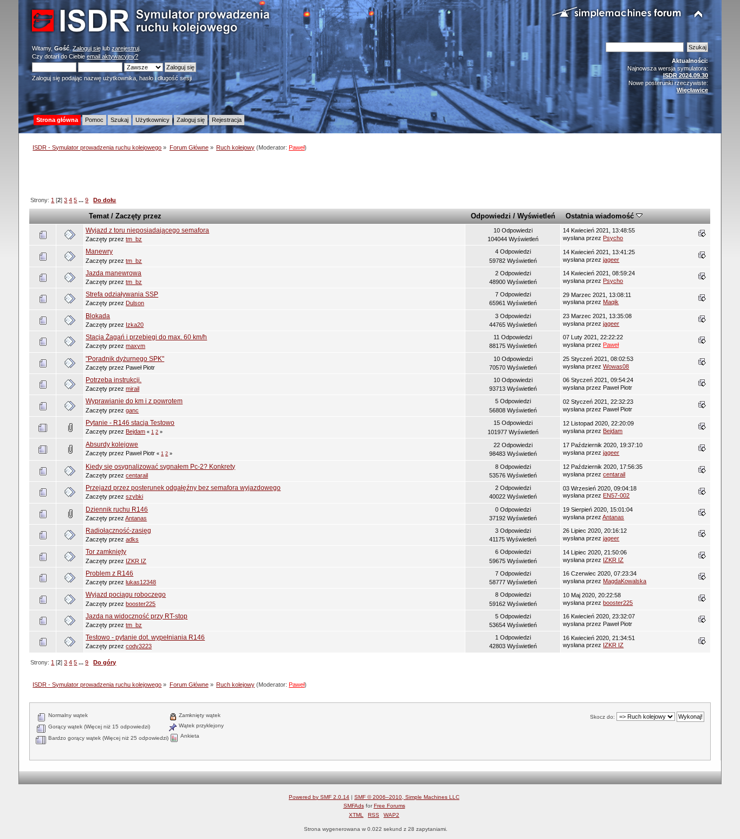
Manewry (99, 251)
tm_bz (134, 239)
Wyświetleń (536, 216)
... (82, 200)
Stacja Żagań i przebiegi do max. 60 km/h (146, 337)
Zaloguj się (87, 48)
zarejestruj (125, 48)
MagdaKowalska (624, 581)
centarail (137, 475)
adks (132, 539)
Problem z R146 (109, 573)
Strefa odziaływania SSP (122, 294)
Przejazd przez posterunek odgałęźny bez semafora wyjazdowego (183, 488)
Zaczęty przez (138, 216)
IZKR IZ (136, 561)
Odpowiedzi (491, 216)
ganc (132, 410)
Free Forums (389, 806)
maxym (135, 346)
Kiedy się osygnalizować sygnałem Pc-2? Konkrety (160, 466)
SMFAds (353, 806)
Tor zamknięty (106, 552)
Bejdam (135, 431)
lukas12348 (141, 582)
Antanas (136, 518)
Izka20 (135, 324)
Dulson (135, 303)
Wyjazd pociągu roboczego (126, 594)
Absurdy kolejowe (112, 444)
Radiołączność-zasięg (118, 530)
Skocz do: (602, 717)
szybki (134, 496)
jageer (611, 259)
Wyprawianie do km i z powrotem (134, 401)
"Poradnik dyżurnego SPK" (125, 359)
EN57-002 (616, 495)
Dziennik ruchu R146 (117, 509)
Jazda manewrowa (113, 273)
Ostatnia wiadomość (601, 216)
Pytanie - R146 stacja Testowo (130, 423)
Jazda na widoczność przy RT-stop (136, 616)
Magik (611, 302)
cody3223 (139, 646)
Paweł (296, 147)
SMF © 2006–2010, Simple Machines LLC (406, 797)
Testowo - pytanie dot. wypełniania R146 (145, 637)
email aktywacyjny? (112, 56)
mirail (132, 388)
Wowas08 (616, 366)
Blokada (98, 316)
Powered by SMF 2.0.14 (319, 797)
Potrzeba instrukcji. (113, 380)
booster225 (140, 604)
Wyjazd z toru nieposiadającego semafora (147, 230)
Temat (99, 216)
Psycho (613, 238)
